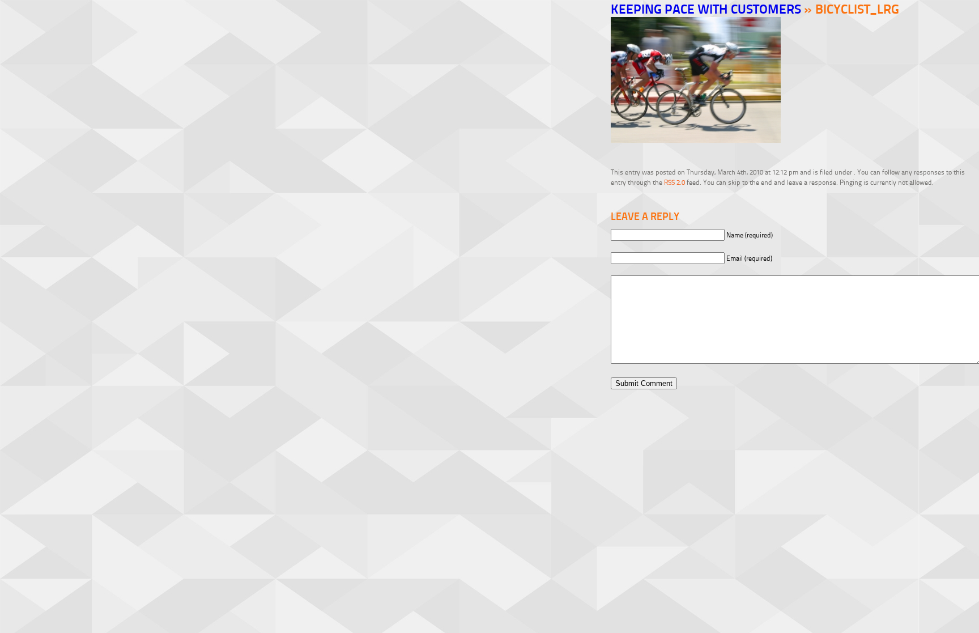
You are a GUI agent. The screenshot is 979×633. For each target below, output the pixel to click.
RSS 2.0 (674, 182)
